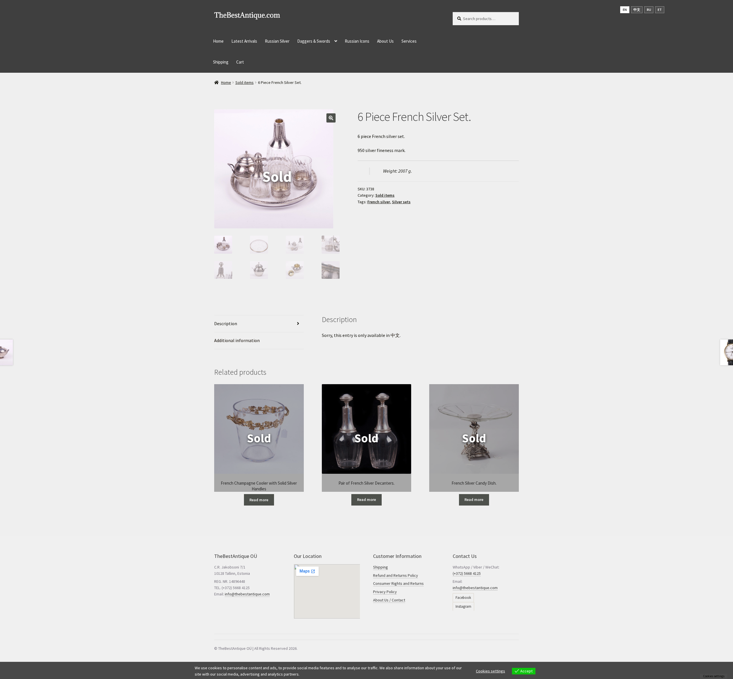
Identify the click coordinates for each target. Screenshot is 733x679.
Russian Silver (277, 41)
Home (218, 41)
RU (649, 9)
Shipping (220, 62)
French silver (378, 201)
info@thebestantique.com (247, 594)
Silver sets (401, 201)
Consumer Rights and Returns (398, 583)
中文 (395, 335)
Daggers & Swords (313, 41)
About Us (385, 41)
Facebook (463, 597)
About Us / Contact (389, 600)
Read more (258, 499)
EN (625, 9)
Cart (240, 62)
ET (660, 9)
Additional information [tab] (237, 340)
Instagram (463, 606)
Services (409, 41)
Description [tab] (225, 323)
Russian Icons (357, 41)
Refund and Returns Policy (395, 575)
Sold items (244, 82)
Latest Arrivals (244, 41)
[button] (331, 118)
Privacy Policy (385, 591)
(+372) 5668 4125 (467, 573)
